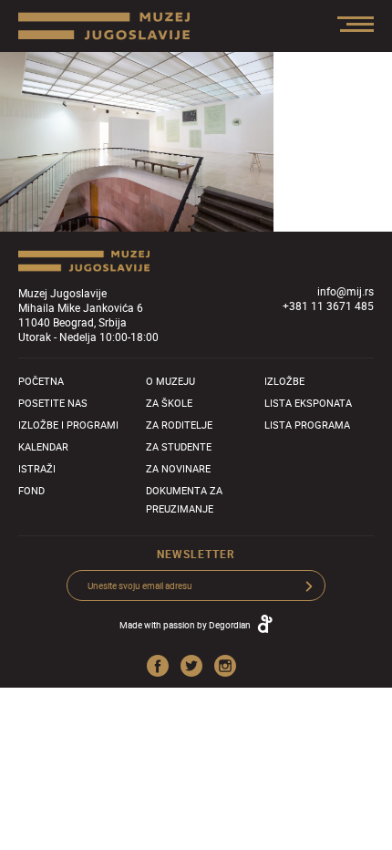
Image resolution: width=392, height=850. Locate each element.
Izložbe (284, 381)
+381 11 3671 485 (328, 305)
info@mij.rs (345, 291)
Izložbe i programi (68, 424)
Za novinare (178, 468)
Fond (31, 490)
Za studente (178, 446)
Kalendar (43, 446)
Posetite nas (53, 402)
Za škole (169, 402)
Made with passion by (185, 624)
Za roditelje (179, 424)
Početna (41, 381)
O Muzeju (170, 381)
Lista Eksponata (308, 402)
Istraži (37, 468)
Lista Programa (307, 424)
